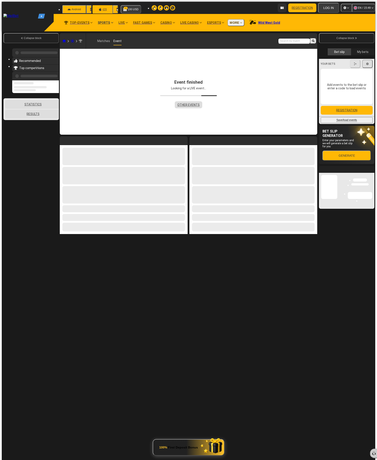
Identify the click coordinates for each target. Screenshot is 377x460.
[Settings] (346, 8)
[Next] (202, 140)
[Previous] (54, 73)
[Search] (313, 41)
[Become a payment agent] (282, 7)
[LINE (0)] (64, 41)
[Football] (72, 41)
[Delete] (312, 140)
